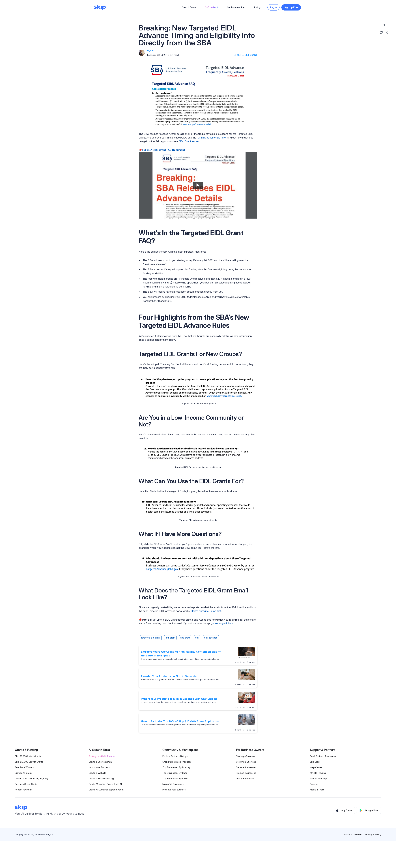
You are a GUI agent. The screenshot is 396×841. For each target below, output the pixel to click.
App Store (346, 810)
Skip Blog (314, 761)
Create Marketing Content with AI (105, 784)
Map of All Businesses (173, 784)
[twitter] (381, 32)
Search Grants (189, 7)
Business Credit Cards (26, 784)
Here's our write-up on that (206, 611)
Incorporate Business (99, 767)
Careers (314, 784)
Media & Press (317, 789)
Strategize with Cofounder (102, 756)
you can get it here (222, 623)
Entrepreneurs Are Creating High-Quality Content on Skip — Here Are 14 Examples (181, 653)
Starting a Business (245, 756)
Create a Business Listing (101, 778)
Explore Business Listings (175, 756)
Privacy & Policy (373, 834)
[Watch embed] (198, 185)
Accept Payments (23, 789)
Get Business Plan (236, 7)
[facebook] (387, 32)
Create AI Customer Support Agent (106, 789)
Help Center (316, 767)
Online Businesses (245, 778)
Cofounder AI (211, 7)
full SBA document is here (211, 137)
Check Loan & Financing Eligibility (31, 778)
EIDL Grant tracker (189, 141)
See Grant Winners (24, 767)
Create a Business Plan (100, 761)
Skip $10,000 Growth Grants (29, 761)
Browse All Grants (23, 773)
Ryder (150, 50)
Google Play (371, 810)
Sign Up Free (291, 7)
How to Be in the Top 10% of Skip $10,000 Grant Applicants (180, 721)
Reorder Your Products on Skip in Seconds (169, 676)
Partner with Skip (318, 778)
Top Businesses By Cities (175, 778)
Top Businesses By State (174, 773)
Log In (273, 7)
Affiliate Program (318, 773)
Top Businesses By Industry (176, 767)
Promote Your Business (174, 789)
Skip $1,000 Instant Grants (28, 756)
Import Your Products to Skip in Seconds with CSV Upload (179, 698)
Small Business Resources (323, 756)
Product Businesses (246, 773)
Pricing (257, 7)
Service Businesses (246, 767)
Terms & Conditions (352, 834)
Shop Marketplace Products (176, 761)
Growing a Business (246, 761)
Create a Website (97, 773)
